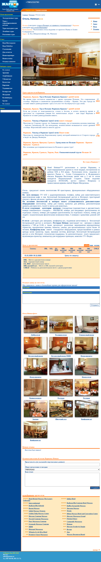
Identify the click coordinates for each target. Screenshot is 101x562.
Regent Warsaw (34, 508)
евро (91, 245)
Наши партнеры (8, 55)
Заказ (95, 24)
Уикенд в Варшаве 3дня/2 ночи (47, 121)
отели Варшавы (28, 495)
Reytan (69, 529)
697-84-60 (9, 558)
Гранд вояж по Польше (58, 144)
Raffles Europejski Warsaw (76, 506)
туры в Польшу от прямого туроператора (54, 25)
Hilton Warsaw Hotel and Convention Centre (82, 514)
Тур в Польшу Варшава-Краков (51, 97)
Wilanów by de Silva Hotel (38, 532)
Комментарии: (27, 292)
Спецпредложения (41, 10)
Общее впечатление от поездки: (36, 467)
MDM (31, 527)
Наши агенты (7, 58)
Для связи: (26, 287)
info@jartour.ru (8, 556)
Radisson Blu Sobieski (36, 506)
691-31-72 (17, 558)
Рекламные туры (8, 34)
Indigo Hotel (71, 499)
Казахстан (6, 82)
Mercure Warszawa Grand (76, 516)
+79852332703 (32, 2)
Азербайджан (7, 76)
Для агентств (7, 52)
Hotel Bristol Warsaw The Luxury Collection (37, 499)
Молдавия (6, 94)
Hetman (69, 524)
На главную (6, 70)
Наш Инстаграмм (8, 43)
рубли (86, 245)
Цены (95, 21)
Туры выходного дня (10, 28)
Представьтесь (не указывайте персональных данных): (45, 462)
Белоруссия (6, 91)
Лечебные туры (8, 31)
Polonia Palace (72, 519)
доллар (96, 245)
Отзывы (96, 29)
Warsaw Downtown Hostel (76, 534)
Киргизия (5, 85)
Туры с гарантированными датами (9, 23)
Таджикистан (7, 88)
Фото (95, 27)
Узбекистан (6, 79)
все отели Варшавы (39, 27)
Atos (68, 532)
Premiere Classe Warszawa (38, 535)
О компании (6, 49)
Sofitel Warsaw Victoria (37, 511)
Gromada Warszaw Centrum (39, 524)
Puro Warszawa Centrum (37, 521)
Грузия (4, 101)
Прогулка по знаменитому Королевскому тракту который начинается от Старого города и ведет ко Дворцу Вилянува (59, 136)
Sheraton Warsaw (73, 508)
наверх (95, 550)
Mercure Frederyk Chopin (76, 527)
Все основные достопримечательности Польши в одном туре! (48, 147)
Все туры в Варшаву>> (91, 162)
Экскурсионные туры (10, 18)
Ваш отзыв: (29, 472)
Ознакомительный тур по (57, 153)
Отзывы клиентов (8, 61)
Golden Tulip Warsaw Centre (39, 513)
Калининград (7, 98)
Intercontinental (34, 503)
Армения (5, 73)
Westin (69, 511)
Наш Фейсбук (7, 46)
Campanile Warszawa (74, 521)
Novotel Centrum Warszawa (38, 519)
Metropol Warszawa (36, 529)
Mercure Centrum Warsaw (38, 516)
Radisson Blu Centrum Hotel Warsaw (80, 503)
